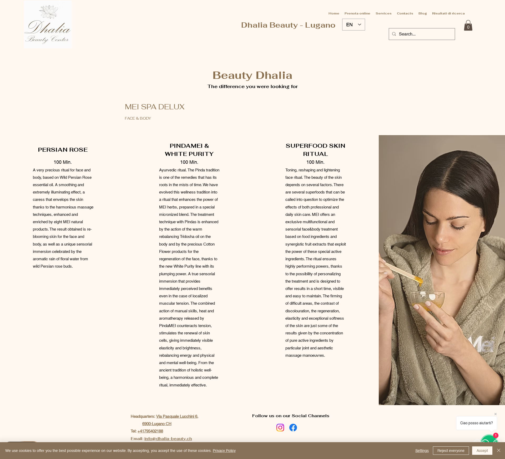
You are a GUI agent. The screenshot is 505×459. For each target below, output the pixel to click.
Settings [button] (422, 450)
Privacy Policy (224, 450)
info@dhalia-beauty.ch (168, 438)
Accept (482, 450)
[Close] (499, 450)
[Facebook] (293, 427)
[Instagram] (280, 427)
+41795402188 (150, 431)
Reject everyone (450, 450)
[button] (468, 25)
